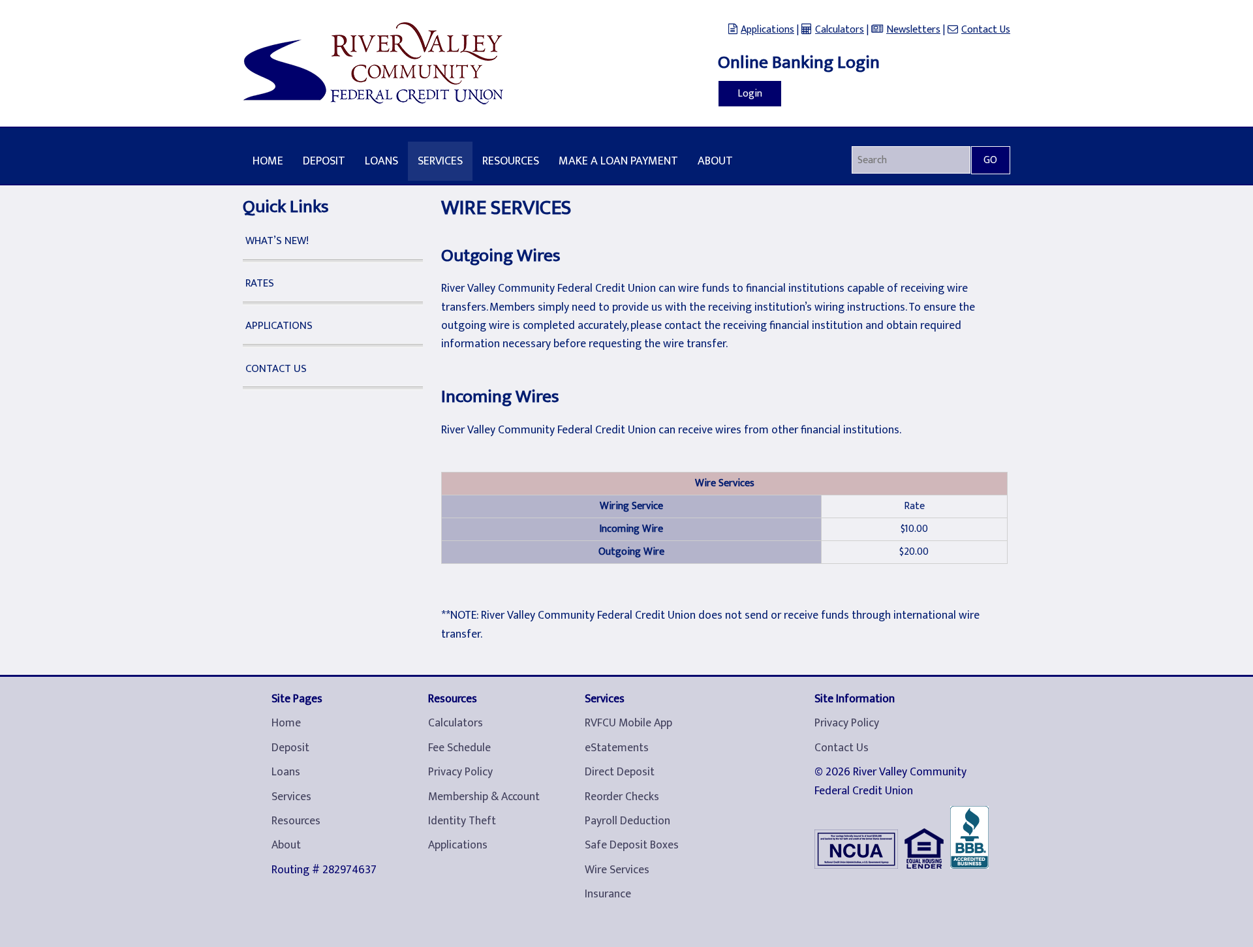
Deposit (324, 161)
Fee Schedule (459, 748)
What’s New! (277, 241)
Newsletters (913, 30)
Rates (259, 283)
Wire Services (617, 870)
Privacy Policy (460, 772)
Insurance (608, 894)
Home (268, 161)
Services (440, 161)
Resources (510, 161)
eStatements (617, 748)
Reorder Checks (622, 797)
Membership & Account (484, 797)
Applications (767, 30)
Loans (381, 161)
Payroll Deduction (627, 821)
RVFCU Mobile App (628, 723)
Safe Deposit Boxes (632, 845)
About (715, 161)
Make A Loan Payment (618, 161)
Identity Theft (462, 821)
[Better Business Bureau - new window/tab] (972, 840)
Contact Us (985, 30)
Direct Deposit (620, 772)
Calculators (839, 30)
